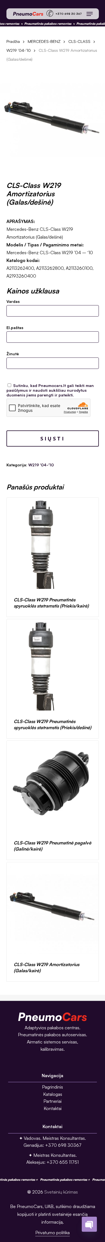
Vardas (13, 301)
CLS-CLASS (79, 41)
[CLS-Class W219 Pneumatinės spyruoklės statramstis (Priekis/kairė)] (53, 543)
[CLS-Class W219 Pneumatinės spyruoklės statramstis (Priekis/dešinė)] (53, 665)
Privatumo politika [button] (52, 1232)
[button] (90, 14)
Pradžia (13, 41)
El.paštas (14, 327)
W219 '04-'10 (18, 50)
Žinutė (12, 353)
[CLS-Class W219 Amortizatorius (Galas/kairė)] (53, 908)
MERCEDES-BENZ (44, 41)
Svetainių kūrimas (61, 1192)
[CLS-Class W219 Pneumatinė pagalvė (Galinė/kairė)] (53, 786)
